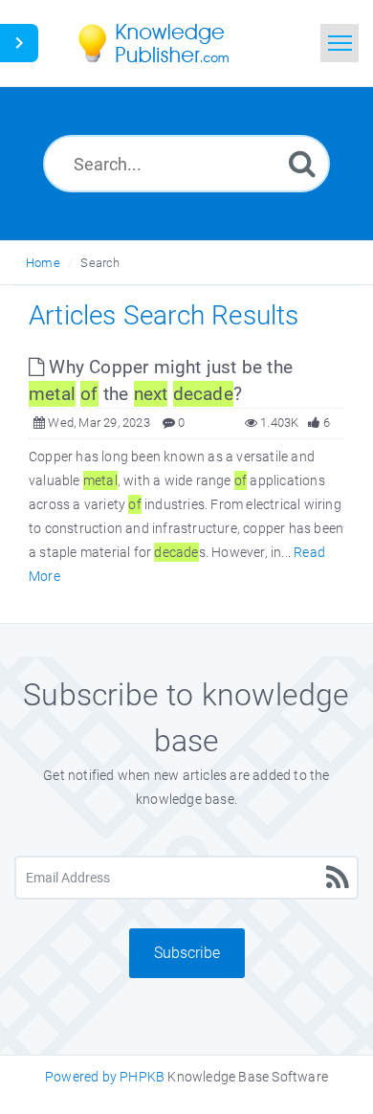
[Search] (302, 163)
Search (100, 263)
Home (43, 263)
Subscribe (187, 953)
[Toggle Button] (19, 43)
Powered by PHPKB (105, 1076)
